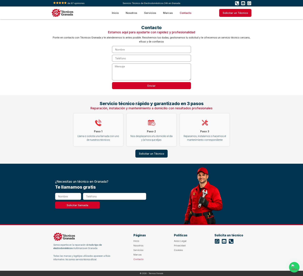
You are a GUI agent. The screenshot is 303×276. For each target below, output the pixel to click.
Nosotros (131, 13)
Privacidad (180, 245)
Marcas (168, 13)
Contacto (185, 13)
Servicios (150, 13)
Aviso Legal (180, 241)
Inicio (115, 13)
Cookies (178, 250)
